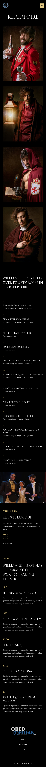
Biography (23, 744)
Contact (23, 749)
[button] (10, 544)
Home (23, 740)
